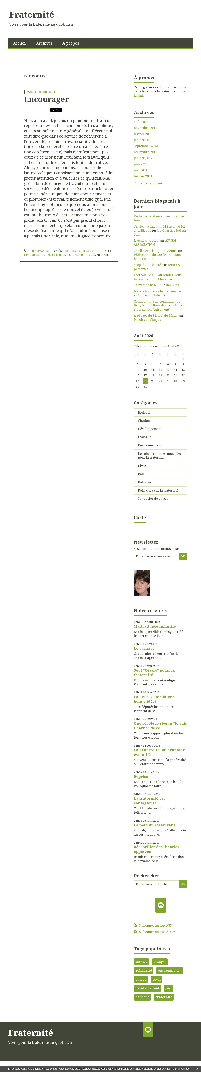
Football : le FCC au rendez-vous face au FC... (157, 277)
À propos (70, 43)
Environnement (150, 445)
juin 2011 (141, 164)
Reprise (141, 776)
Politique (145, 482)
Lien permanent (38, 250)
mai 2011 (140, 170)
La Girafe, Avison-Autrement (159, 307)
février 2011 (143, 176)
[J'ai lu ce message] (197, 1068)
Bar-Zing (172, 285)
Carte (140, 517)
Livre (142, 466)
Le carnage (144, 648)
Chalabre (165, 279)
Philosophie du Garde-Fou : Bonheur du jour (158, 257)
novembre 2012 (145, 152)
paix (168, 988)
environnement (169, 970)
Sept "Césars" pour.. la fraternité (154, 672)
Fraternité (31, 14)
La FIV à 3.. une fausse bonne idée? (154, 699)
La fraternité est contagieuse (149, 800)
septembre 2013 (146, 146)
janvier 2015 (143, 140)
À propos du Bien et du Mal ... (156, 315)
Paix (141, 474)
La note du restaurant (154, 825)
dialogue (78, 255)
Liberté (159, 295)
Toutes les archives (148, 183)
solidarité (47, 255)
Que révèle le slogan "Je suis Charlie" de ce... (160, 725)
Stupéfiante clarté (147, 265)
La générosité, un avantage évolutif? (159, 752)
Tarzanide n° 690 (146, 285)
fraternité (31, 255)
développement (147, 988)
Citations (144, 420)
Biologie (144, 412)
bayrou (141, 979)
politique (142, 997)
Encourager (46, 99)
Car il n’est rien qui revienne (155, 251)
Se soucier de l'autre (85, 250)
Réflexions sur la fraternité (158, 490)
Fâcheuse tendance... (149, 216)
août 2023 (141, 122)
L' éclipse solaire (146, 240)
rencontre (63, 255)
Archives (44, 43)
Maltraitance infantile (155, 626)
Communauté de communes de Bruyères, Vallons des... (157, 303)
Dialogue (144, 437)
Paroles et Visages (147, 319)
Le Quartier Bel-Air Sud (160, 232)
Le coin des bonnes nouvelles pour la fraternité (159, 455)
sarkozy (141, 961)
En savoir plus (181, 1068)
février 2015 (143, 134)
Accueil (19, 43)
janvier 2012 (143, 158)
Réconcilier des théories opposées (156, 849)
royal (157, 979)
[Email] (160, 905)
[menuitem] (19, 43)
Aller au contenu (14, 3)
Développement (150, 429)
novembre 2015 (145, 128)
